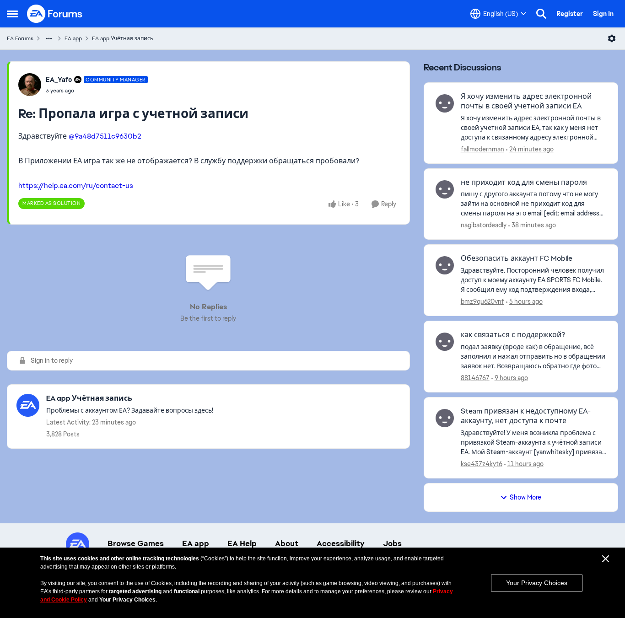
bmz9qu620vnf (482, 301)
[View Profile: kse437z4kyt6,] (445, 418)
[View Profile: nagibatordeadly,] (445, 189)
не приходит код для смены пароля (524, 182)
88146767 (475, 378)
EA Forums (20, 38)
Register (569, 14)
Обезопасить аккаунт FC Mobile (516, 258)
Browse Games (136, 543)
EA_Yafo (59, 79)
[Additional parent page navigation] (48, 38)
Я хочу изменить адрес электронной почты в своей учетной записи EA (526, 101)
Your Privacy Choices (536, 582)
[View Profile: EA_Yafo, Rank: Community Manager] (29, 84)
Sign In (603, 14)
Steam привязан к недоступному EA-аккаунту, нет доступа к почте (526, 416)
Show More (525, 497)
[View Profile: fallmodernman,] (445, 103)
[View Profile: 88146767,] (445, 342)
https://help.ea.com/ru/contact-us (75, 185)
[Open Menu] (611, 38)
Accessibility (341, 543)
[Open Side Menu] (12, 14)
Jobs (392, 543)
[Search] (541, 13)
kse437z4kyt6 (481, 464)
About (286, 543)
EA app (73, 38)
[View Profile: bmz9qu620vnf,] (445, 265)
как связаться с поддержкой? (513, 334)
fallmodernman (482, 149)
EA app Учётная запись (122, 38)
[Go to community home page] (55, 14)
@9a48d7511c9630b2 (105, 136)
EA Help (242, 543)
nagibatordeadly (483, 225)
